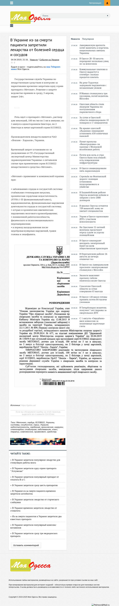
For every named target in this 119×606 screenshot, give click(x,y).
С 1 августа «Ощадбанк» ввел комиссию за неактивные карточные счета (92, 322)
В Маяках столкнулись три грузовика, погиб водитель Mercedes (94, 96)
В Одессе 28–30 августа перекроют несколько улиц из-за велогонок (94, 61)
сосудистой (26, 425)
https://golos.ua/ (28, 405)
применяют (40, 432)
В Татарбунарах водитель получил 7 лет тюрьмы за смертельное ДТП (93, 310)
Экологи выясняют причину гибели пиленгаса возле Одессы (93, 278)
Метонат (21, 422)
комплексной (26, 432)
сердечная (35, 427)
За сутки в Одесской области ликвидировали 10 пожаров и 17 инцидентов (94, 120)
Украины (50, 422)
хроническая (47, 427)
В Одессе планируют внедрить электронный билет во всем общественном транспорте (94, 244)
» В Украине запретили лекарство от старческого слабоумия (34, 501)
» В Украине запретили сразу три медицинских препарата (33, 534)
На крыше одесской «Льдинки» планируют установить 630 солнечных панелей (94, 132)
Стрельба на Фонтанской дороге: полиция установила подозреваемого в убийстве (93, 181)
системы (15, 425)
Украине (44, 425)
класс (54, 429)
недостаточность (20, 427)
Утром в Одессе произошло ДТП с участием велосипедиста (94, 219)
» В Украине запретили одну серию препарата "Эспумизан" (33, 469)
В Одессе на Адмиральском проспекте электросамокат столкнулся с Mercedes (94, 267)
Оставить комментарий (26, 545)
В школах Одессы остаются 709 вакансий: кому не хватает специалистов (94, 208)
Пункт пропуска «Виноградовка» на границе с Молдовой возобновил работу (91, 145)
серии (36, 425)
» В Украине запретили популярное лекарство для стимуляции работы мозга (35, 461)
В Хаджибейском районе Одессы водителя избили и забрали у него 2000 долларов (94, 196)
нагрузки (58, 427)
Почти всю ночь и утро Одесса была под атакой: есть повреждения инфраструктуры (93, 159)
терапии (15, 432)
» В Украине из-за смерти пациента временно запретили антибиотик (33, 492)
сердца (30, 422)
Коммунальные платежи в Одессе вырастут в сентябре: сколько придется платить (93, 73)
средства (51, 432)
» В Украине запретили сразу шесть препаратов (34, 485)
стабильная (30, 429)
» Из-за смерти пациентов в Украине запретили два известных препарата (36, 518)
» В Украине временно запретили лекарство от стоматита (33, 509)
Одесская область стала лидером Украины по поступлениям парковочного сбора (92, 108)
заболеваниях (44, 429)
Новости (34, 59)
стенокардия (17, 429)
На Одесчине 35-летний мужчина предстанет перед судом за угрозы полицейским (92, 231)
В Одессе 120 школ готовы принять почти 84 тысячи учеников (93, 299)
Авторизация (95, 3)
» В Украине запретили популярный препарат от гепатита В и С (34, 478)
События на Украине (49, 59)
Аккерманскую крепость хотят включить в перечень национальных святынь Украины (94, 49)
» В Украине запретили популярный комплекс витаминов (33, 526)
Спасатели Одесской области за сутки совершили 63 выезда (91, 289)
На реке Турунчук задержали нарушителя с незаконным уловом (93, 85)
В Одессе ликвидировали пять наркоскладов (93, 169)
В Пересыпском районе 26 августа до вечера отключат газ (93, 256)
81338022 (40, 422)
